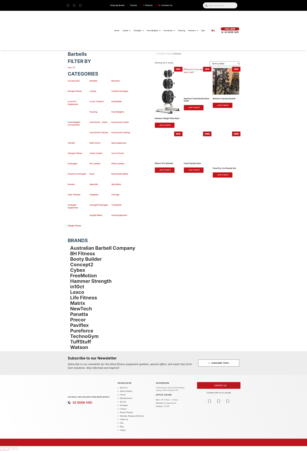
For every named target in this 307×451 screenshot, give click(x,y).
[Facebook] (68, 5)
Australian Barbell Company (102, 248)
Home (116, 30)
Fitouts (133, 5)
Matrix (77, 303)
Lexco (77, 292)
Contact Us (166, 5)
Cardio (125, 30)
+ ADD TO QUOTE (165, 125)
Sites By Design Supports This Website (225, 442)
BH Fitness (82, 253)
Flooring (181, 30)
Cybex (77, 270)
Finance (148, 5)
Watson (79, 347)
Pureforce (81, 331)
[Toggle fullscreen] (7, 448)
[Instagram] (74, 5)
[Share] (11, 448)
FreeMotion (83, 275)
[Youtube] (80, 5)
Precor (78, 319)
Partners (192, 30)
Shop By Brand (117, 5)
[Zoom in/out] (2, 448)
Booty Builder (86, 259)
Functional (168, 30)
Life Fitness (83, 297)
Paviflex (79, 325)
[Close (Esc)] (16, 448)
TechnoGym (84, 336)
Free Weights (152, 30)
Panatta (79, 314)
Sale (203, 30)
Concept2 (81, 264)
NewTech (81, 308)
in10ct (77, 286)
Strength (137, 30)
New (70, 67)
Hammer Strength (91, 281)
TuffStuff (80, 342)
